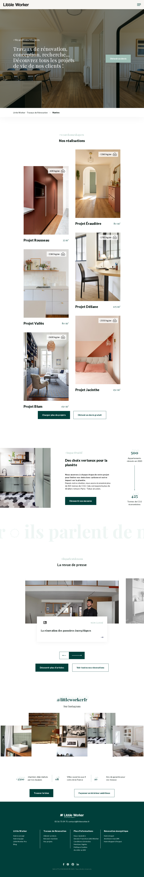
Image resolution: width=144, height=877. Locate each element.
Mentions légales (80, 844)
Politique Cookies (80, 847)
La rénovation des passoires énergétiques (66, 630)
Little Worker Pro (20, 841)
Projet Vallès (34, 323)
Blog (15, 844)
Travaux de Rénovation (54, 831)
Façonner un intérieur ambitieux (94, 793)
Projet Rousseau (36, 240)
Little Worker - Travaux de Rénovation (30, 112)
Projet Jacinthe (87, 390)
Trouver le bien (41, 793)
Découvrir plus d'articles (52, 667)
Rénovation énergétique (116, 831)
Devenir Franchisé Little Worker (86, 839)
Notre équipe (18, 839)
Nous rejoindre (80, 836)
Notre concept (18, 836)
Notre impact (109, 836)
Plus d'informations (83, 831)
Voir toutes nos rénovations (90, 667)
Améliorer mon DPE (111, 839)
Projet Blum (33, 406)
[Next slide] (77, 655)
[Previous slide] (64, 655)
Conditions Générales (82, 841)
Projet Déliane (86, 307)
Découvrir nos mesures (80, 501)
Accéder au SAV (80, 850)
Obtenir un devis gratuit (90, 415)
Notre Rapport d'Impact (113, 841)
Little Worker (20, 831)
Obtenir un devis (118, 58)
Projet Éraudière (88, 223)
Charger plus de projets (54, 415)
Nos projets (47, 841)
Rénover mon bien (50, 839)
